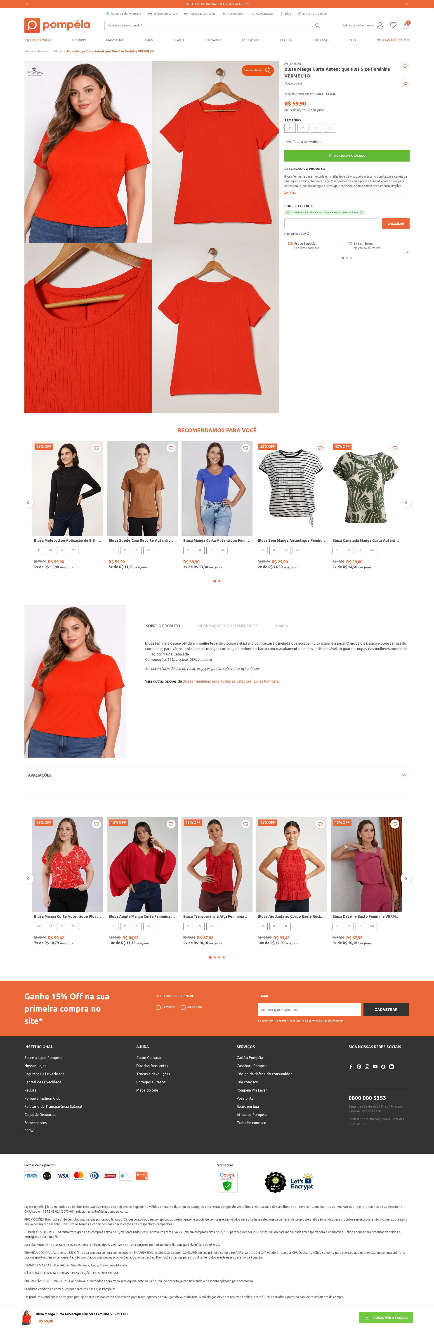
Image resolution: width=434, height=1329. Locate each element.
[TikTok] (383, 1066)
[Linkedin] (391, 1066)
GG (73, 550)
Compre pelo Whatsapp (126, 13)
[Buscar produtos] (317, 25)
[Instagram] (367, 1066)
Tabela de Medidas (307, 141)
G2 (50, 926)
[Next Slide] (407, 4)
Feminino (44, 51)
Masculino (194, 1007)
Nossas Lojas (235, 13)
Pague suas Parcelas (202, 13)
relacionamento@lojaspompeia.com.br (103, 1211)
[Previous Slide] (27, 4)
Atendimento (264, 13)
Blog (288, 13)
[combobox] (214, 25)
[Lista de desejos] (393, 25)
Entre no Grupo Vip (315, 13)
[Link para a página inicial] (29, 51)
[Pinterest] (359, 1066)
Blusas (58, 51)
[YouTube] (375, 1066)
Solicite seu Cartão (165, 13)
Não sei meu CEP (295, 233)
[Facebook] (351, 1066)
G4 (73, 926)
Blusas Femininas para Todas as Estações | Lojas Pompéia (230, 681)
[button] (257, 70)
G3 (62, 926)
